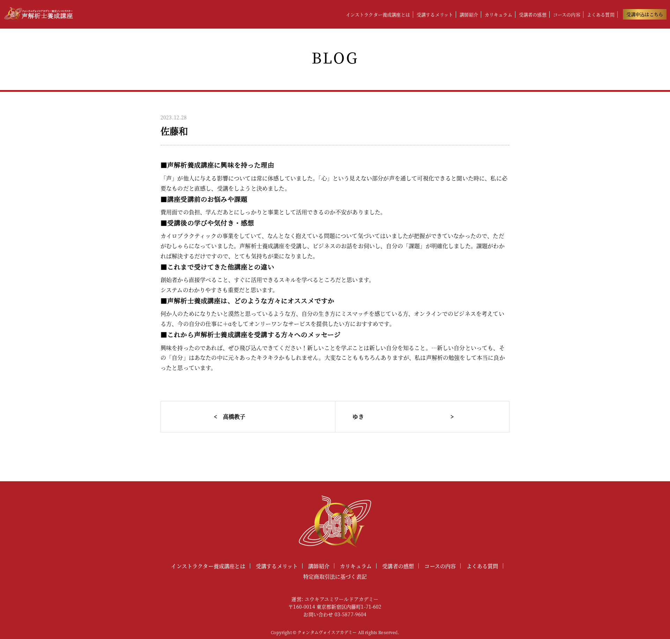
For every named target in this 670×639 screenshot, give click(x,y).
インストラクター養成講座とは (378, 14)
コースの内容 (566, 14)
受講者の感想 (532, 14)
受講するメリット (435, 14)
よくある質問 (601, 14)
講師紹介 (469, 14)
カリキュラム (498, 14)
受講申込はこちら (644, 14)
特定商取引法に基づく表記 (335, 576)
